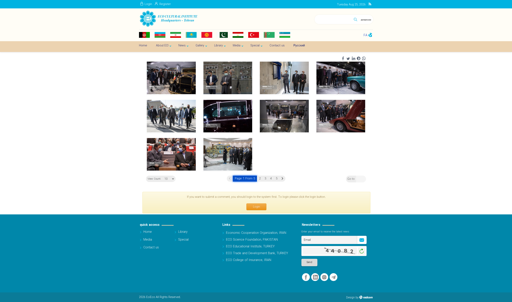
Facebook (306, 277)
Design (350, 297)
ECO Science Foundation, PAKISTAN (252, 239)
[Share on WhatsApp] (364, 58)
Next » (282, 179)
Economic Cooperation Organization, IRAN (256, 232)
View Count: (154, 179)
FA (365, 35)
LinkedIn (315, 277)
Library (183, 231)
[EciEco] (168, 19)
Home (147, 231)
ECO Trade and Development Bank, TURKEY (257, 253)
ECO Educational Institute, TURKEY (250, 246)
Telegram (333, 277)
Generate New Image (361, 251)
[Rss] (370, 4)
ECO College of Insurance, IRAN (248, 260)
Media (147, 239)
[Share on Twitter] (348, 58)
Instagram (324, 277)
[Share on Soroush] (358, 58)
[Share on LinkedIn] (353, 58)
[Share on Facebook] (343, 58)
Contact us (151, 247)
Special (183, 239)
